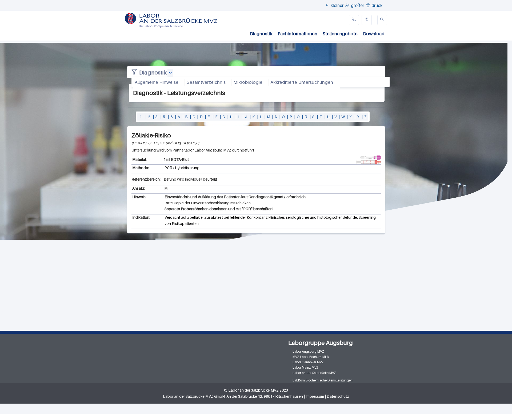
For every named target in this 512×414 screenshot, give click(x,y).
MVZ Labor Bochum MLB (311, 357)
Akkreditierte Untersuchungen (301, 82)
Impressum (315, 396)
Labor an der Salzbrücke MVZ (314, 373)
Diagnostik (261, 33)
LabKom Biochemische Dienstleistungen (323, 380)
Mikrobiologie (247, 82)
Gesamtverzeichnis (206, 82)
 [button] (368, 5)
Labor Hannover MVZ (308, 362)
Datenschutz (338, 396)
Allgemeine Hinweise (156, 82)
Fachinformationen (297, 33)
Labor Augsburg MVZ (308, 351)
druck (376, 5)
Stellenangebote (340, 33)
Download (374, 33)
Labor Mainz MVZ (305, 367)
